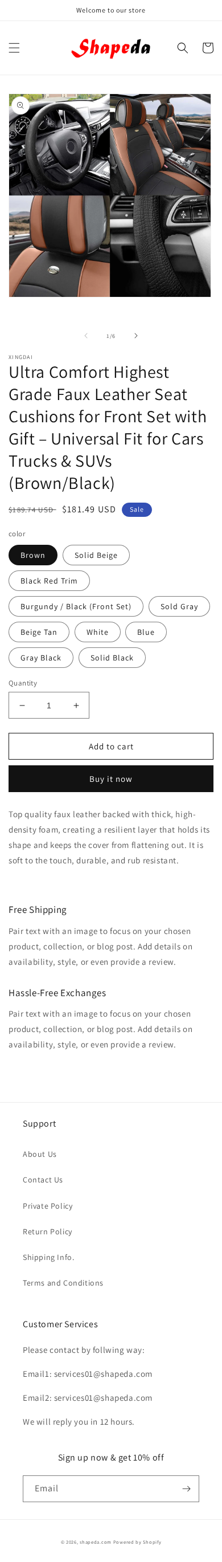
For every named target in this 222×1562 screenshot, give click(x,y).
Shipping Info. (48, 1257)
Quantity (23, 683)
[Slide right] (136, 335)
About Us (40, 1154)
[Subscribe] (186, 1488)
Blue (146, 632)
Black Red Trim (49, 581)
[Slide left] (85, 335)
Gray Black (40, 657)
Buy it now (111, 778)
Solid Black (112, 657)
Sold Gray (179, 606)
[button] (14, 47)
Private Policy (47, 1206)
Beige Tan (38, 632)
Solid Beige (96, 555)
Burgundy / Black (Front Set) (75, 606)
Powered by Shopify (137, 1542)
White (98, 632)
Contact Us (43, 1179)
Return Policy (47, 1231)
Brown (33, 555)
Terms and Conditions (63, 1283)
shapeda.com (96, 1542)
